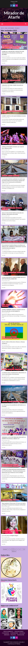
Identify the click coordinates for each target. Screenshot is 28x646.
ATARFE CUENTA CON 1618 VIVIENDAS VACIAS (14, 116)
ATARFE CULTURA (5, 80)
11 (24, 549)
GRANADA (10, 175)
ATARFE (3, 111)
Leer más (3, 63)
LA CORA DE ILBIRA (20, 272)
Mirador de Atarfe (14, 14)
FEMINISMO (18, 46)
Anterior (5, 549)
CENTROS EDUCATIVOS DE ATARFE (8, 46)
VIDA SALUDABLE (18, 369)
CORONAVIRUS (14, 633)
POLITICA (21, 143)
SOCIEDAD (4, 112)
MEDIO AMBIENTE (8, 631)
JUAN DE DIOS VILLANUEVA (13, 143)
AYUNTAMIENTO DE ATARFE (7, 45)
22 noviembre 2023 (6, 440)
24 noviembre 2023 (6, 56)
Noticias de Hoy (16, 48)
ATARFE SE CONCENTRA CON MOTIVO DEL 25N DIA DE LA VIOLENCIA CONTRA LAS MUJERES (13, 53)
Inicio (14, 3)
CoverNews (10, 643)
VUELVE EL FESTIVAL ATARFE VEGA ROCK (12, 85)
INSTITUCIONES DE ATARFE (7, 48)
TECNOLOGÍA (4, 209)
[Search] (26, 24)
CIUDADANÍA (4, 143)
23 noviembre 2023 (6, 249)
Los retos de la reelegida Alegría (10, 535)
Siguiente (14, 551)
